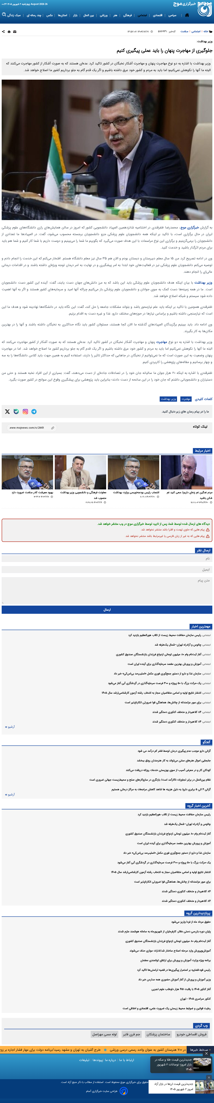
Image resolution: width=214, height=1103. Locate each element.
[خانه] (187, 15)
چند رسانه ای (34, 15)
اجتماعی (143, 15)
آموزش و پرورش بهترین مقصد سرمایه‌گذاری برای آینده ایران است (174, 843)
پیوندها (97, 1060)
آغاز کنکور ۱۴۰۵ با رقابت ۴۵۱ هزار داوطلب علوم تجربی (181, 989)
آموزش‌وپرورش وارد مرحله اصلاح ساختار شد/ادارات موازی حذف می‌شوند (170, 951)
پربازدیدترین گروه (198, 913)
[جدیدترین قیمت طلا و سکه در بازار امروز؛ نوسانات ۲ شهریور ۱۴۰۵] (202, 1064)
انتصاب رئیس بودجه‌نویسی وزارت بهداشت (136, 492)
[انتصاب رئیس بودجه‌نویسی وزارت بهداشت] (133, 472)
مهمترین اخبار (201, 626)
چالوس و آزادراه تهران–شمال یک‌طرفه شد (187, 824)
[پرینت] (9, 32)
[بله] (16, 411)
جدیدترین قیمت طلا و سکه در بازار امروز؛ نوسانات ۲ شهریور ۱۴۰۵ (173, 1064)
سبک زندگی (14, 15)
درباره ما (110, 1060)
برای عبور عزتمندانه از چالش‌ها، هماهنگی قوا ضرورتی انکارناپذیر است (172, 882)
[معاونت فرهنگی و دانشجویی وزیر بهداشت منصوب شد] (80, 472)
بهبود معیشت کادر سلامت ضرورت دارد (32, 492)
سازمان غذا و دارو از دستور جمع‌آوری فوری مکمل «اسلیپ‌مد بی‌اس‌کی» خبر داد (167, 853)
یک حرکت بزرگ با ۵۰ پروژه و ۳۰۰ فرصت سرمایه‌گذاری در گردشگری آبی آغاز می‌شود (164, 862)
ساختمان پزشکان (158, 1034)
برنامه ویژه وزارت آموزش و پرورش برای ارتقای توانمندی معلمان (175, 960)
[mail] (14, 32)
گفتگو (206, 742)
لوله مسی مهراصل (104, 1034)
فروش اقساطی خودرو (191, 1034)
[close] (206, 1053)
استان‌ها (63, 15)
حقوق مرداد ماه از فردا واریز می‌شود (191, 922)
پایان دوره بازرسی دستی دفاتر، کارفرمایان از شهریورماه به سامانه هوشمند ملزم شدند (164, 931)
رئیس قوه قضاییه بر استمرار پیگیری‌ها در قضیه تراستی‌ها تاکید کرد (174, 970)
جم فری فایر (131, 1034)
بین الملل (89, 15)
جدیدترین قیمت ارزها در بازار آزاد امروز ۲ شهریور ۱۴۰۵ (173, 1087)
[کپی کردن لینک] (32, 428)
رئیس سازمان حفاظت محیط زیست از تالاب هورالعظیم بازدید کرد (174, 814)
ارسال (107, 609)
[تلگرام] (34, 411)
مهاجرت (161, 342)
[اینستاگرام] (25, 411)
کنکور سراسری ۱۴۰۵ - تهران (195, 999)
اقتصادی (158, 15)
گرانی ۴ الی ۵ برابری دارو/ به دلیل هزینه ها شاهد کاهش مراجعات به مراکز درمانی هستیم (161, 789)
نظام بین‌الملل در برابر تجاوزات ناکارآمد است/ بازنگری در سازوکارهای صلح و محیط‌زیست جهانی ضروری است (150, 780)
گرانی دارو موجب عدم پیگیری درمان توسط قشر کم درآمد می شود (174, 751)
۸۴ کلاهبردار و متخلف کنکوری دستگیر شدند (186, 891)
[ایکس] (7, 411)
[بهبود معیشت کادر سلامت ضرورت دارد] (27, 472)
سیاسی (172, 15)
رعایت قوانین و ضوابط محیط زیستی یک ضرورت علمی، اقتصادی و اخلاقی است (167, 1008)
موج (122, 1082)
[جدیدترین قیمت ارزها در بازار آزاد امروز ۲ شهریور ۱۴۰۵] (204, 1087)
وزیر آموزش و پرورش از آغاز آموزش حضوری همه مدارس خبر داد (174, 979)
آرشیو (11, 727)
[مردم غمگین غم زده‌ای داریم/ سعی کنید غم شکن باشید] (186, 472)
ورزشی (104, 15)
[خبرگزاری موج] (204, 9)
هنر (115, 15)
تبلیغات (84, 1060)
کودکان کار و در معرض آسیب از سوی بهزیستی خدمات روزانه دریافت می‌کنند (168, 770)
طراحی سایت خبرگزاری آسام (101, 1091)
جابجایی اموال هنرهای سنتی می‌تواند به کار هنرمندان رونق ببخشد (174, 760)
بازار (75, 15)
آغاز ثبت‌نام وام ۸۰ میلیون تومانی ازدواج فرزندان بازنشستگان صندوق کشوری (168, 834)
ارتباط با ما (126, 1060)
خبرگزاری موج (190, 227)
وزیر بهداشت (203, 282)
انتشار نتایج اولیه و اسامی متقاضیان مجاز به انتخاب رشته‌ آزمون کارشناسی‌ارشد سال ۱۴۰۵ (161, 872)
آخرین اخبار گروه (198, 805)
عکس (49, 15)
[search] (4, 14)
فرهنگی (127, 15)
